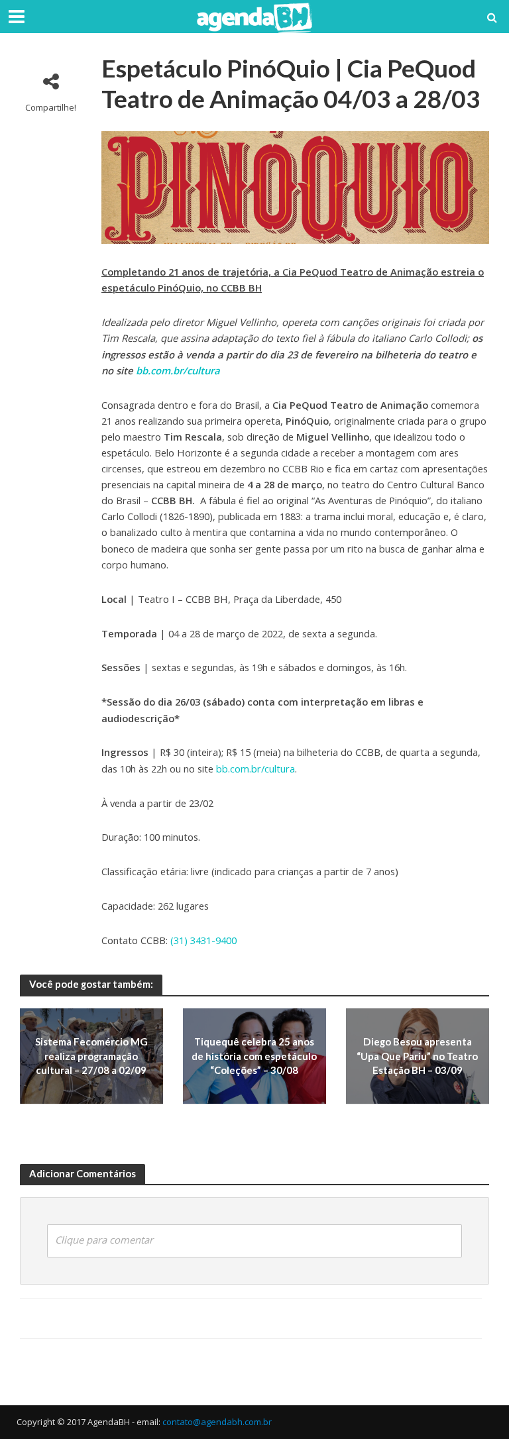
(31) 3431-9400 (203, 940)
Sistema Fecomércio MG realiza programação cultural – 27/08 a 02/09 (91, 1056)
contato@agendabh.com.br (217, 1422)
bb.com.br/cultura (178, 370)
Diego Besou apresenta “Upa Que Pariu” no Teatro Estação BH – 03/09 (417, 1056)
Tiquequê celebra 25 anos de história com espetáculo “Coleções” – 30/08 (254, 1056)
